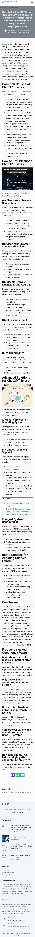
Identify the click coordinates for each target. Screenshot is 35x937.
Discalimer (5, 870)
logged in (14, 792)
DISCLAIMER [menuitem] (8, 810)
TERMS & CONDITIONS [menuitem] (17, 812)
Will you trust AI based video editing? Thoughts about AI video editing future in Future (21, 827)
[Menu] (32, 3)
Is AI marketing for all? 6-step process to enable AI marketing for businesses (21, 846)
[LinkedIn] (8, 804)
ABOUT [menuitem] (28, 810)
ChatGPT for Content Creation (19, 32)
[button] (13, 775)
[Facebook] (2, 804)
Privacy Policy (7, 875)
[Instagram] (5, 804)
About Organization (8, 872)
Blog (7, 32)
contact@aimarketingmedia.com (19, 926)
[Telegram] (10, 804)
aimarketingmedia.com (15, 920)
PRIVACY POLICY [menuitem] (19, 810)
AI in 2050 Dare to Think (18, 837)
